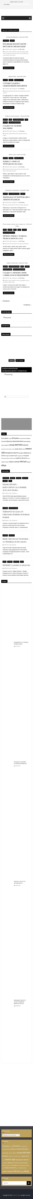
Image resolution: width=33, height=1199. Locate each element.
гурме (5, 243)
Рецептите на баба (19, 80)
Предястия (6, 40)
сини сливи (8, 282)
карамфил (22, 280)
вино (22, 441)
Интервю (19, 478)
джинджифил (27, 441)
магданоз (9, 53)
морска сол (16, 243)
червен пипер (4, 462)
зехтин (10, 51)
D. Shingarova (14, 49)
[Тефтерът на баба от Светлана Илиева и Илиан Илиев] (16, 505)
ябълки (5, 92)
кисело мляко (8, 449)
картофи (3, 449)
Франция (26, 205)
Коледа (20, 438)
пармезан (20, 455)
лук (3, 452)
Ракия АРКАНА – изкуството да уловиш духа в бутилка (14, 487)
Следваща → (27, 305)
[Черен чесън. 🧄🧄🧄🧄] (16, 342)
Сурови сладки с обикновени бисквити (15, 84)
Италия (14, 51)
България (6, 169)
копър (17, 51)
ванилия (11, 91)
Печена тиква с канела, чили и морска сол (15, 237)
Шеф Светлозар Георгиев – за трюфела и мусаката (16, 540)
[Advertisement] (16, 424)
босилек (6, 51)
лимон (4, 53)
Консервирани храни (18, 119)
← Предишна (5, 301)
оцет (15, 455)
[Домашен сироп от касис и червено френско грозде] (7, 1003)
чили (27, 243)
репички (14, 53)
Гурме (5, 229)
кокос (18, 91)
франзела (25, 53)
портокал (17, 205)
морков (8, 455)
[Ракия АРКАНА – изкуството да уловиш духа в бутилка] (16, 475)
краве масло (24, 91)
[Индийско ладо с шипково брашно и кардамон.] (16, 344)
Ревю (10, 480)
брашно (9, 441)
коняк (17, 133)
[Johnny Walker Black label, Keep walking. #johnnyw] (16, 348)
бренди (6, 133)
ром (4, 282)
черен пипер (14, 462)
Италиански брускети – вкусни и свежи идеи (15, 45)
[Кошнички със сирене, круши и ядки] (7, 644)
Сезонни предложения (14, 122)
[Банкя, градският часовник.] (16, 339)
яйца (14, 55)
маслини (25, 133)
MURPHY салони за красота (16, 565)
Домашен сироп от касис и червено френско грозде (20, 1001)
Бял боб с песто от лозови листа (19, 882)
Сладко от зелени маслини (12, 126)
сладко (4, 135)
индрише (14, 280)
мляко (4, 171)
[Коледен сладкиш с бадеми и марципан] (7, 764)
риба (14, 458)
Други (4, 561)
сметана (24, 458)
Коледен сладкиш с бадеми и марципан (20, 762)
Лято (26, 119)
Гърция (10, 133)
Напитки (5, 480)
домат (2, 445)
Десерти (5, 80)
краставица (22, 51)
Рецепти (12, 40)
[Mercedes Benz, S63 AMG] (16, 357)
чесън (11, 55)
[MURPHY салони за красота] (16, 558)
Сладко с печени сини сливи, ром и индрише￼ (16, 273)
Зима (19, 229)
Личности (25, 478)
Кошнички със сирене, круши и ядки (21, 643)
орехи (21, 243)
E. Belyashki (13, 545)
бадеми (6, 280)
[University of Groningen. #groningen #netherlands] (16, 353)
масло (28, 91)
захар (13, 133)
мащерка (20, 453)
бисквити (6, 91)
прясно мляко (12, 171)
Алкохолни (5, 478)
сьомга (21, 53)
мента (29, 453)
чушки (28, 462)
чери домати (6, 55)
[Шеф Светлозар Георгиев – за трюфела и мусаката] (16, 532)
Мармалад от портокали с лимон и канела (16, 198)
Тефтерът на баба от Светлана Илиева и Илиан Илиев (16, 514)
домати (7, 445)
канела (15, 91)
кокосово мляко (25, 169)
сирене (18, 458)
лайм (27, 51)
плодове (26, 455)
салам (17, 53)
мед (12, 243)
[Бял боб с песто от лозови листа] (7, 883)
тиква (24, 243)
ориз (7, 171)
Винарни (13, 478)
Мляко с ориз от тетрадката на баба (12, 162)
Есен (10, 119)
